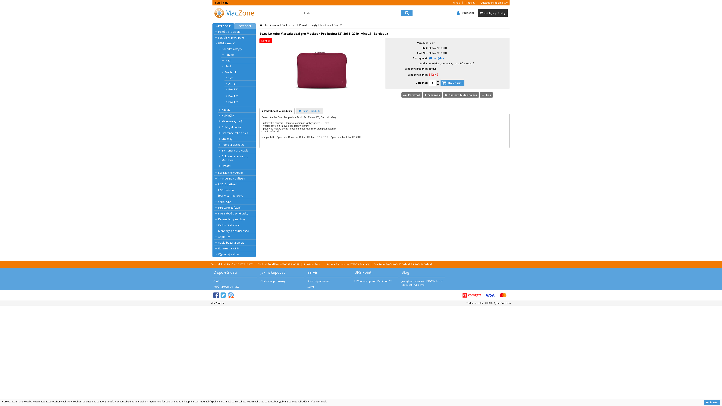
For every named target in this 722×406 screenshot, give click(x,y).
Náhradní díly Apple (230, 172)
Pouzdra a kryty (231, 49)
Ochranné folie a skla (234, 133)
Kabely (225, 109)
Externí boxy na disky (232, 219)
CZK (225, 2)
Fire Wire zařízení (229, 207)
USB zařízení (226, 190)
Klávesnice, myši (232, 121)
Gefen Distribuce (229, 225)
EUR (217, 2)
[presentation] (277, 111)
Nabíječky (227, 115)
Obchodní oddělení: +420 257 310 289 (278, 264)
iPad (228, 60)
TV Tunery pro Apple (234, 150)
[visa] (489, 295)
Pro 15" (233, 96)
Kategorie (223, 26)
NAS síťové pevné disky (233, 213)
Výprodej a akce (228, 254)
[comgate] (472, 295)
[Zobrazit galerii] (321, 102)
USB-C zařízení (227, 184)
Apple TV (224, 237)
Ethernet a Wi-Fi (228, 248)
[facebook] (216, 295)
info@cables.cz (313, 264)
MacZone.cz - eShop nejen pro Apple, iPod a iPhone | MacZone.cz (236, 13)
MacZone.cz (217, 303)
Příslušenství (226, 43)
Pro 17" (233, 102)
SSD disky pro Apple (231, 37)
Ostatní (226, 166)
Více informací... (319, 401)
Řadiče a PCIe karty (230, 196)
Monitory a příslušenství (233, 231)
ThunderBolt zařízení (231, 178)
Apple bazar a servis (231, 242)
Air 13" (232, 83)
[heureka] (231, 295)
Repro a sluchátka (232, 144)
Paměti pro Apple (229, 31)
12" (230, 78)
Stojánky (226, 139)
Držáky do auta (231, 127)
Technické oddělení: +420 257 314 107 (232, 264)
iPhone (229, 54)
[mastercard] (503, 295)
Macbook (231, 72)
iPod (228, 66)
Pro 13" (233, 89)
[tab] (277, 111)
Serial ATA (224, 202)
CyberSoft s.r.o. (502, 303)
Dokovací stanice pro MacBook (234, 158)
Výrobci (245, 26)
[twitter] (223, 295)
